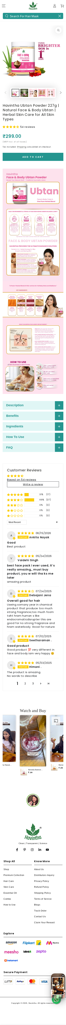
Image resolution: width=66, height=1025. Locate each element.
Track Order (40, 911)
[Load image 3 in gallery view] (33, 93)
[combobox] (33, 16)
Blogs (37, 905)
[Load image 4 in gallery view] (42, 93)
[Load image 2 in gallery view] (24, 93)
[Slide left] (5, 93)
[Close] (60, 16)
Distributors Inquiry (44, 875)
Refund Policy (41, 887)
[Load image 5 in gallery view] (51, 93)
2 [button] (25, 683)
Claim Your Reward (44, 922)
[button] (11, 127)
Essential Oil (10, 893)
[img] (26, 533)
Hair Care (9, 881)
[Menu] (3, 6)
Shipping (21, 147)
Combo (7, 899)
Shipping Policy (42, 893)
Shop (6, 869)
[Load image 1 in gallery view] (15, 93)
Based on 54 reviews (21, 479)
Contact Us (40, 916)
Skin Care (9, 887)
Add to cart (33, 157)
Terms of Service (43, 899)
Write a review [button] (33, 484)
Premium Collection (14, 875)
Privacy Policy (41, 881)
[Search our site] (6, 16)
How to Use (10, 905)
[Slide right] (61, 93)
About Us (39, 869)
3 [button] (33, 683)
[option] (33, 800)
